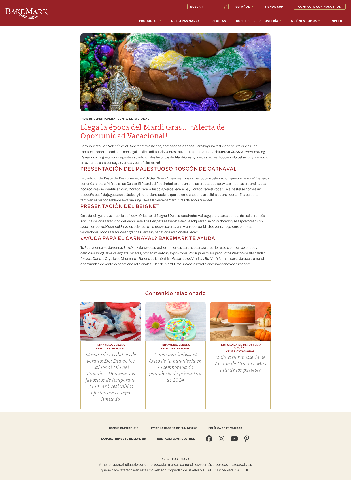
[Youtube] (235, 438)
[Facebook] (209, 438)
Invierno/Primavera (98, 119)
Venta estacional (134, 119)
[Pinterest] (247, 438)
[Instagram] (222, 438)
